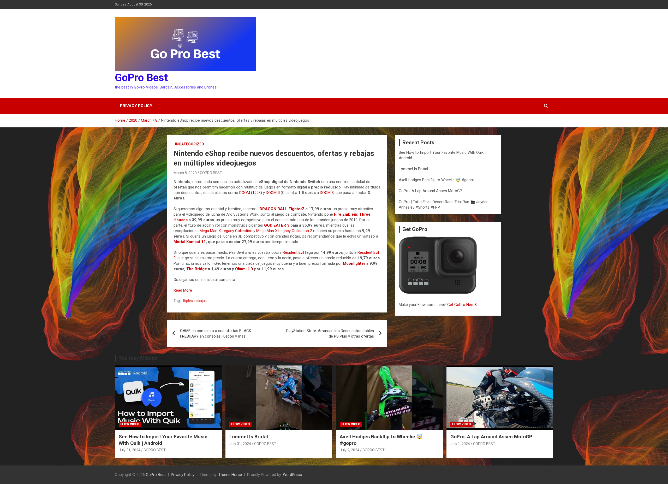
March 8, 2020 (185, 173)
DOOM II (273, 192)
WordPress (292, 474)
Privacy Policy (136, 105)
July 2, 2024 (349, 450)
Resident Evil (293, 252)
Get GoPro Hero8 (462, 304)
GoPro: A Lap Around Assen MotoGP (430, 190)
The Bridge (196, 269)
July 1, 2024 (460, 444)
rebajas (200, 301)
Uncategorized (189, 144)
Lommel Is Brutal (413, 169)
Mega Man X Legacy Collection (226, 230)
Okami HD (244, 269)
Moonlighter (354, 263)
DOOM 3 (327, 192)
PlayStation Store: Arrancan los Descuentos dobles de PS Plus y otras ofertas (330, 333)
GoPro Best (141, 78)
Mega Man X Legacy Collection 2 (284, 230)
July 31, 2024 (129, 450)
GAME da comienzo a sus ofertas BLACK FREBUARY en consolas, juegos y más (215, 333)
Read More (183, 290)
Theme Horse (230, 474)
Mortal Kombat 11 (190, 241)
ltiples (188, 301)
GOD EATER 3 (276, 225)
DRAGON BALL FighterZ (282, 208)
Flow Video (129, 424)
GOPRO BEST (211, 173)
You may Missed (138, 358)
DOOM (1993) (250, 192)
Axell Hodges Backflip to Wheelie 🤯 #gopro (436, 180)
